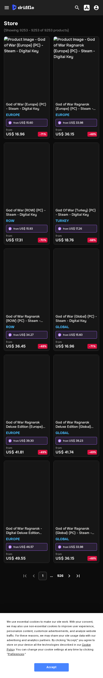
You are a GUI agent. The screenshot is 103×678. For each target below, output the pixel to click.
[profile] (96, 8)
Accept (51, 667)
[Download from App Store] (87, 8)
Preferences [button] (16, 654)
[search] (77, 8)
